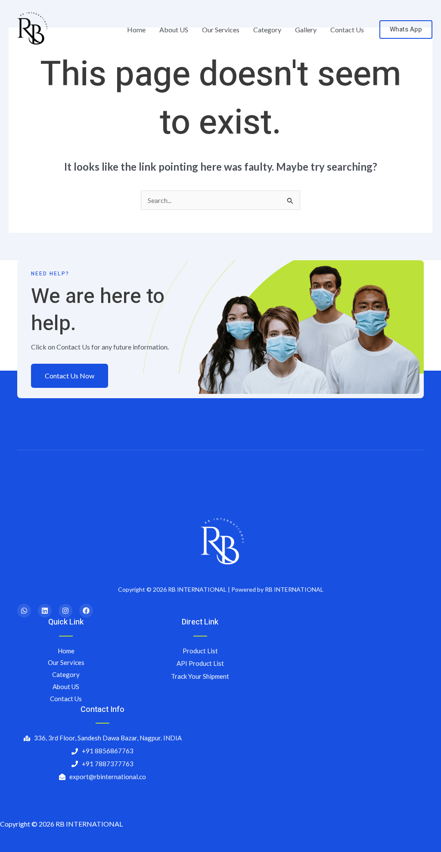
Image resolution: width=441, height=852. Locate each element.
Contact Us (347, 29)
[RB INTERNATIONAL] (31, 29)
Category (267, 29)
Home (136, 29)
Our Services (220, 29)
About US (173, 29)
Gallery (306, 29)
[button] (405, 29)
